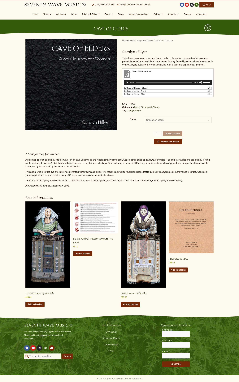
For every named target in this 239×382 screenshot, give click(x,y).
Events (121, 14)
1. (136, 88)
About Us (172, 14)
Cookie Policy (111, 345)
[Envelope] (51, 348)
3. (135, 94)
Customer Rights (111, 338)
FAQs (111, 351)
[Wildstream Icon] (196, 5)
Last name (167, 341)
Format (133, 119)
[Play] (127, 82)
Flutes (107, 14)
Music (46, 14)
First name (167, 330)
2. (135, 91)
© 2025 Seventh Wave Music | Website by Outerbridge (119, 378)
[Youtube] (187, 5)
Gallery (157, 14)
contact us (45, 335)
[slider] (207, 82)
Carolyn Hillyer (134, 110)
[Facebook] (182, 5)
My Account (201, 14)
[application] (168, 82)
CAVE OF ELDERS (110, 27)
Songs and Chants (145, 40)
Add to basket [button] (35, 304)
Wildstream (61, 14)
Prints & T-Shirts (89, 14)
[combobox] (42, 356)
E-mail (166, 351)
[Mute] (200, 82)
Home (35, 14)
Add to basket (172, 133)
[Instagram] (192, 5)
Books (74, 14)
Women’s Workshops (139, 14)
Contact (187, 14)
